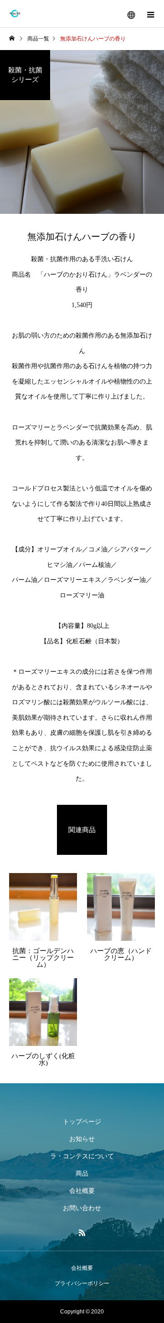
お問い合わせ (82, 1208)
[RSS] (82, 1232)
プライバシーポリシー (82, 1283)
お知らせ (82, 1138)
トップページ (82, 1121)
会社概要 (82, 1190)
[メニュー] (150, 13)
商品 (82, 1173)
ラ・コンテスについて (82, 1156)
